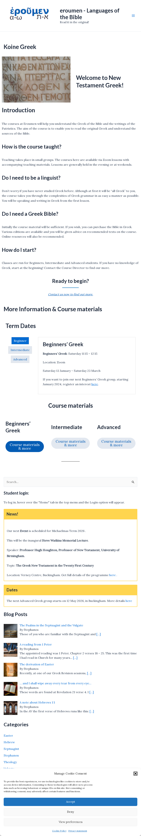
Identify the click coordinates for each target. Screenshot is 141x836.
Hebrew (9, 742)
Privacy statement (77, 830)
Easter (8, 735)
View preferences (70, 822)
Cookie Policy (59, 830)
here (94, 384)
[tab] (20, 340)
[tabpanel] (86, 365)
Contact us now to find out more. (70, 294)
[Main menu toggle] (133, 16)
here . (113, 575)
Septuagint (11, 749)
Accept (70, 801)
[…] (98, 634)
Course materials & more (25, 446)
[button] (135, 773)
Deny (70, 812)
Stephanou (11, 755)
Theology (10, 762)
